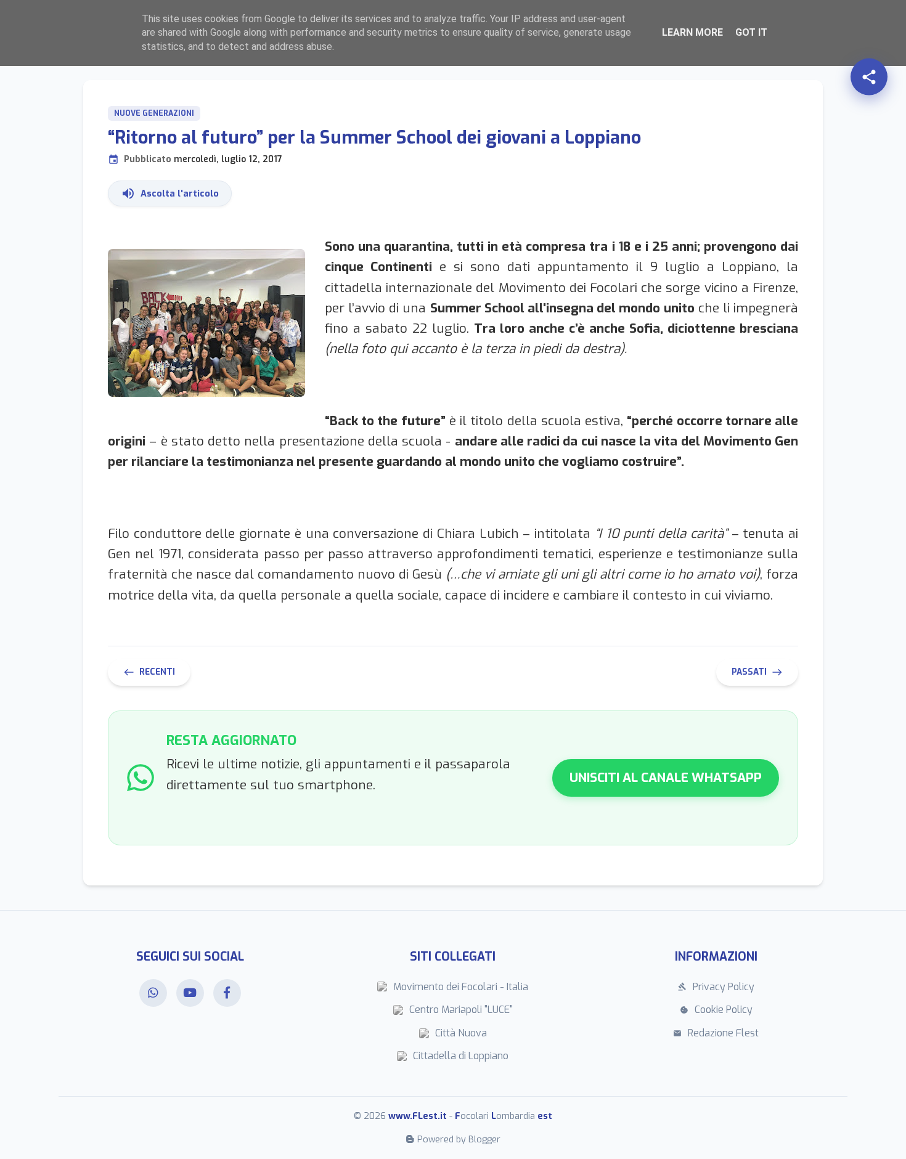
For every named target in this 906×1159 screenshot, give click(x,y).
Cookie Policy (716, 1009)
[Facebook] (227, 993)
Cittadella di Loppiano (460, 1055)
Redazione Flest (716, 1033)
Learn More (692, 32)
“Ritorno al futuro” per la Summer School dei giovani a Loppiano (374, 146)
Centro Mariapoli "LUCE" (461, 1009)
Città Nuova (461, 1033)
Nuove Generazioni (154, 113)
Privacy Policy (716, 986)
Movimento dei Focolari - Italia (460, 986)
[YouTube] (190, 993)
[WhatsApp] (153, 993)
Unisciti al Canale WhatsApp (665, 777)
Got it (751, 32)
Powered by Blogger (458, 1139)
